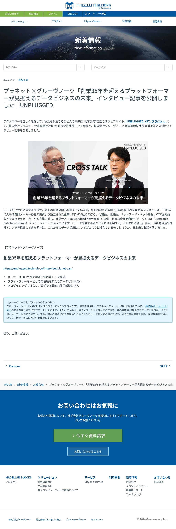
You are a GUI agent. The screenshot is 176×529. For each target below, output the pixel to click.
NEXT (166, 366)
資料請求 (33, 13)
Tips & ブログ (133, 494)
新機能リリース (134, 490)
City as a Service (92, 21)
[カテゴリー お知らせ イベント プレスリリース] (44, 67)
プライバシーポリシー (76, 519)
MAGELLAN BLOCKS (19, 477)
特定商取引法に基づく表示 (48, 519)
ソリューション (20, 21)
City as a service (94, 481)
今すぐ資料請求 (88, 435)
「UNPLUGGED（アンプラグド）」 (145, 121)
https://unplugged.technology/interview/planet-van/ (38, 268)
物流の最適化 (45, 481)
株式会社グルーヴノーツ (20, 519)
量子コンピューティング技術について (58, 490)
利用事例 (126, 21)
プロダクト (57, 21)
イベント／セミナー (137, 486)
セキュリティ (97, 519)
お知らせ (23, 79)
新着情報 (159, 21)
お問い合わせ (12, 13)
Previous (12, 366)
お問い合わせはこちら (88, 451)
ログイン (52, 13)
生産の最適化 (45, 486)
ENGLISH (73, 13)
